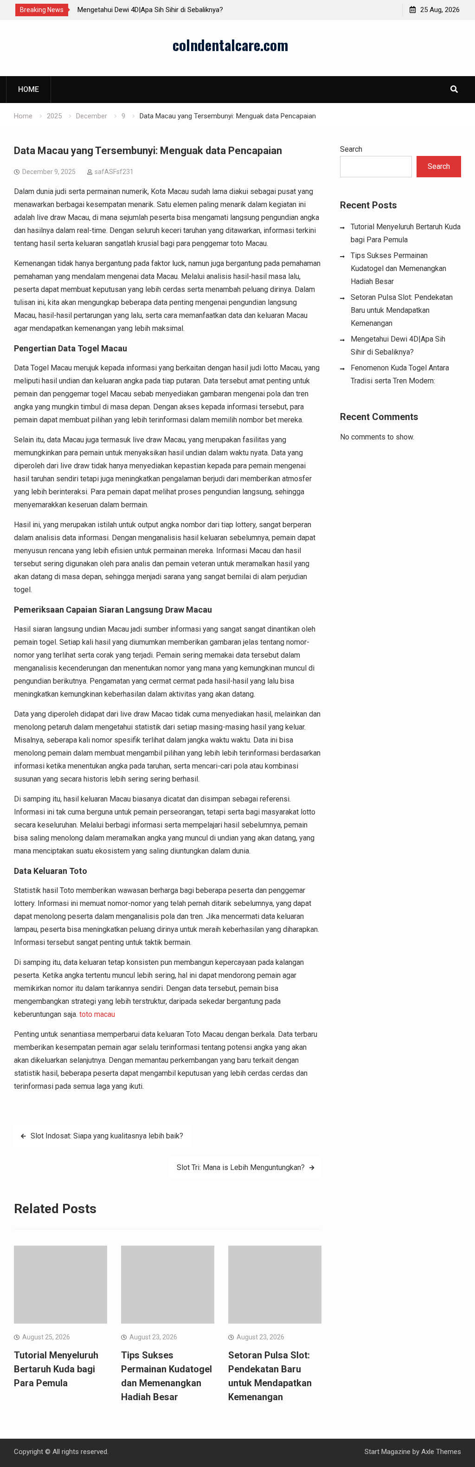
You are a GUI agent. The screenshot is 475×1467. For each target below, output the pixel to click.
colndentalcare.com (230, 44)
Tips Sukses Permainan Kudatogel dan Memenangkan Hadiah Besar (398, 268)
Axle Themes (441, 1452)
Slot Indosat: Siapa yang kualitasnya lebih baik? (107, 1135)
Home (28, 89)
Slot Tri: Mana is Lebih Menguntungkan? (241, 1167)
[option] (161, 10)
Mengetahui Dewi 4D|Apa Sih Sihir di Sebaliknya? (150, 10)
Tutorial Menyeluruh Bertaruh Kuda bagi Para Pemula (56, 1369)
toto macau (97, 1014)
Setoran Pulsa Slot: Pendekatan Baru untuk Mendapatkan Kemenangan (402, 310)
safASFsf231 (114, 171)
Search (351, 149)
